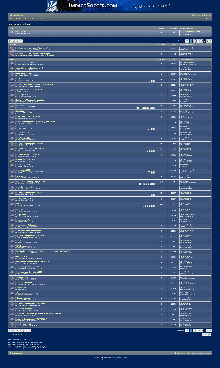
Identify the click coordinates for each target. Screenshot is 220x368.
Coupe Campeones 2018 (24, 187)
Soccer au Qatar (21, 277)
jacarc (20, 113)
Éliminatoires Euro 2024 (24, 63)
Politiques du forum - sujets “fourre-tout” (31, 48)
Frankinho (186, 143)
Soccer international (19, 24)
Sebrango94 (21, 183)
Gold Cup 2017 (21, 256)
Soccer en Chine (21, 127)
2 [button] (193, 41)
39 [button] (207, 41)
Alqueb (185, 181)
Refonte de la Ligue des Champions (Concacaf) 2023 (35, 122)
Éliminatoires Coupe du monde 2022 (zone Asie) (34, 84)
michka (20, 80)
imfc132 (20, 75)
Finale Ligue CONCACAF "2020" (27, 116)
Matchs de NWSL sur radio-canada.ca (30, 100)
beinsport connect (22, 298)
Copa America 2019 (23, 138)
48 (150, 108)
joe (19, 128)
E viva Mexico (20, 176)
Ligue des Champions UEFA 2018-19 (29, 143)
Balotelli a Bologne (22, 288)
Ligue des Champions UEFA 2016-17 (29, 236)
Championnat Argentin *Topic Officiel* (30, 181)
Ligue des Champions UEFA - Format (30, 303)
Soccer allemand (22, 133)
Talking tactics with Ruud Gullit (27, 293)
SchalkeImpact (22, 205)
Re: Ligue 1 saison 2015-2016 (190, 31)
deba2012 (21, 242)
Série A (18, 241)
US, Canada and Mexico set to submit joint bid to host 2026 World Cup (43, 251)
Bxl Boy (20, 70)
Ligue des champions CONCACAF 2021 (30, 90)
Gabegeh (185, 187)
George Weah (20, 215)
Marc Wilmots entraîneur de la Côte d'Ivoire (32, 262)
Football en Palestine (23, 309)
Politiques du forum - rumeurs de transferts (32, 53)
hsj (19, 91)
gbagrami (185, 94)
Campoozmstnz (23, 268)
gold (19, 150)
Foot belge (19, 105)
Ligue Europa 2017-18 (23, 198)
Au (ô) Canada (49, 50)
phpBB (104, 357)
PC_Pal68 (21, 211)
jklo (19, 161)
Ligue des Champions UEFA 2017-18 (29, 192)
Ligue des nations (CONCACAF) (27, 154)
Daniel (20, 118)
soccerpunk (21, 101)
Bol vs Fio (19, 209)
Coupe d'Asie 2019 (22, 170)
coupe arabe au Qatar (23, 73)
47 (148, 108)
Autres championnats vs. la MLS (28, 267)
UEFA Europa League (23, 246)
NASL (17, 203)
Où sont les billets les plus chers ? (29, 68)
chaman (20, 123)
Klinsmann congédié (23, 282)
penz (19, 107)
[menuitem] (206, 15)
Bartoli (184, 287)
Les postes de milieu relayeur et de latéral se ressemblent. (38, 314)
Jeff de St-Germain (188, 214)
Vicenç (20, 294)
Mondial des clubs (22, 111)
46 (145, 108)
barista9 (20, 300)
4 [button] (199, 41)
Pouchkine (186, 105)
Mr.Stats (20, 156)
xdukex (185, 33)
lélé (19, 289)
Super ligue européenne (24, 95)
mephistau (21, 134)
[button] (187, 40)
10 (150, 184)
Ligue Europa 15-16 (23, 324)
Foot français (20, 31)
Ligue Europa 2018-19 (23, 165)
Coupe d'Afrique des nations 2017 (28, 272)
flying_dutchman (23, 64)
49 (153, 108)
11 (153, 184)
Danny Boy (21, 189)
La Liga (18, 78)
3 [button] (196, 41)
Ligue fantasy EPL (22, 220)
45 (142, 108)
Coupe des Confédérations (25, 225)
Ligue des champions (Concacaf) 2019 (30, 148)
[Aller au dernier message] (193, 48)
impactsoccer (22, 50)
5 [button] (202, 41)
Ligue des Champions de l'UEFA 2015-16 (31, 319)
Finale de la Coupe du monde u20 (28, 230)
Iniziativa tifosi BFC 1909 (25, 160)
